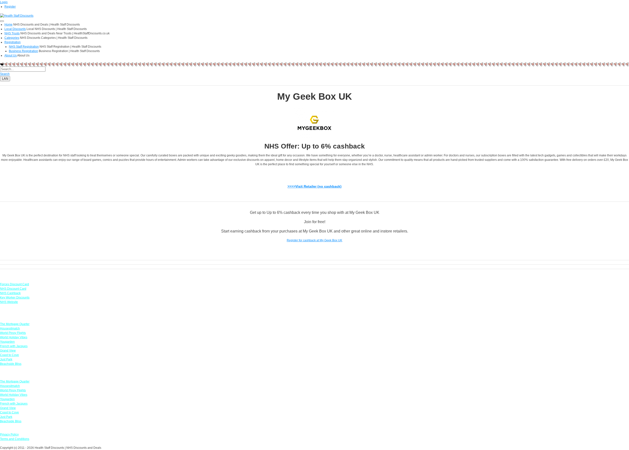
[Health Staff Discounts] (16, 15)
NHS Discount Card (13, 288)
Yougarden (7, 341)
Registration (12, 42)
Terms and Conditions (14, 439)
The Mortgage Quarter (14, 324)
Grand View (8, 350)
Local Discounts (15, 29)
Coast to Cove (9, 355)
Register (10, 6)
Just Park (6, 359)
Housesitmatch (10, 328)
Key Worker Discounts (14, 297)
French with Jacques (14, 346)
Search (5, 74)
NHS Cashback (10, 293)
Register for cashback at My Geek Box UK (314, 240)
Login (4, 2)
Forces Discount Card (14, 284)
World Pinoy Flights (13, 333)
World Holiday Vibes (13, 337)
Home (8, 24)
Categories (11, 38)
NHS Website (9, 302)
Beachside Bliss (10, 364)
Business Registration (23, 51)
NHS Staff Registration (24, 46)
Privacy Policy (9, 434)
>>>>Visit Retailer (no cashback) (314, 186)
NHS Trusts (12, 33)
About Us (10, 55)
